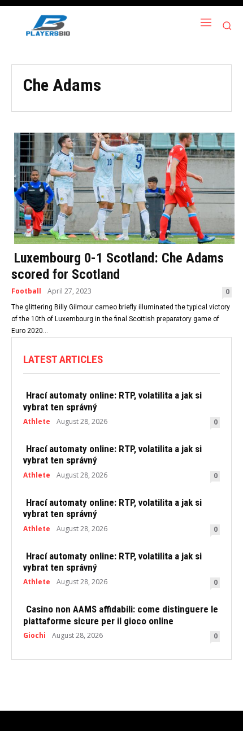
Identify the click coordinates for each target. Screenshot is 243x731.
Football (26, 291)
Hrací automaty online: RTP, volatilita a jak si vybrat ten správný (112, 400)
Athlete (36, 421)
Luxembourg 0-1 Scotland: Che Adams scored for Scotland (117, 266)
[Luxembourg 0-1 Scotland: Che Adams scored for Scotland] (121, 187)
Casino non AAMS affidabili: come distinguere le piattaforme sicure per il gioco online (120, 614)
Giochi (34, 635)
